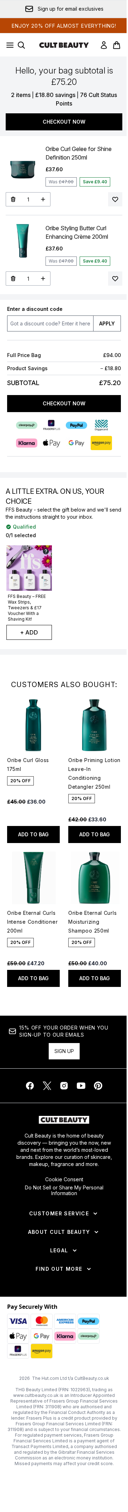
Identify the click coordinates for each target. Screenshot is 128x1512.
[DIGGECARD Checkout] (101, 425)
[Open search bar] (21, 45)
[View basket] (116, 45)
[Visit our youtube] (81, 1085)
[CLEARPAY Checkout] (27, 425)
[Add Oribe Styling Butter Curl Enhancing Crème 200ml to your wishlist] (115, 278)
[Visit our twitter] (46, 1085)
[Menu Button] (8, 45)
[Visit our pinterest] (98, 1085)
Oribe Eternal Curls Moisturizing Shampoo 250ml (92, 922)
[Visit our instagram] (64, 1085)
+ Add (29, 632)
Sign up (64, 1051)
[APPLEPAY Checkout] (52, 443)
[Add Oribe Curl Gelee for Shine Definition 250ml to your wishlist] (115, 199)
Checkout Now (64, 122)
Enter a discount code (35, 309)
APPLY (107, 323)
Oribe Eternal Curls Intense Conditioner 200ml (32, 922)
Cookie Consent (64, 1179)
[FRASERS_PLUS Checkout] (52, 425)
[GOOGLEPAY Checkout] (76, 443)
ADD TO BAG (33, 834)
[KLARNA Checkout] (27, 443)
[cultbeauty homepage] (64, 45)
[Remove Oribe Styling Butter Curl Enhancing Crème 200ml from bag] (13, 278)
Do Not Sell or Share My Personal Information (64, 1190)
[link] (104, 45)
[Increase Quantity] (43, 199)
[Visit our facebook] (29, 1085)
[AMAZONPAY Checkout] (101, 443)
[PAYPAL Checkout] (76, 425)
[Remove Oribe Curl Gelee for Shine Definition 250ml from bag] (13, 199)
